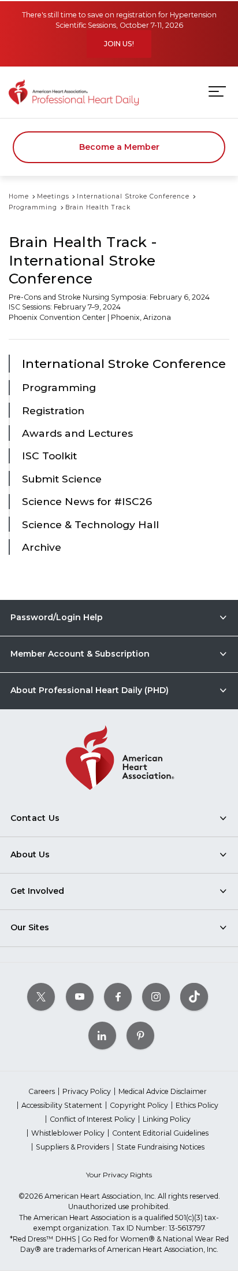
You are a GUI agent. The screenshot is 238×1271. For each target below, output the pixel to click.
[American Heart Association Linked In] (102, 1035)
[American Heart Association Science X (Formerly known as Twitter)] (41, 997)
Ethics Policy (197, 1105)
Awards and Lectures (77, 433)
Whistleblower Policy (68, 1133)
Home (19, 196)
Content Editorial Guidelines (160, 1133)
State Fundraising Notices (160, 1147)
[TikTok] (194, 997)
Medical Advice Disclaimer (162, 1091)
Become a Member (119, 147)
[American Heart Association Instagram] (156, 997)
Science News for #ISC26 (87, 501)
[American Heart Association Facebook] (118, 997)
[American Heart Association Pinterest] (140, 1035)
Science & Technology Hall (90, 524)
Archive (41, 547)
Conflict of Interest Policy (92, 1119)
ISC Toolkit (49, 456)
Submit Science (62, 479)
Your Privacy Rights (119, 1174)
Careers (41, 1091)
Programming (33, 207)
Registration (53, 410)
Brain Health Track (98, 207)
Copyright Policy (139, 1105)
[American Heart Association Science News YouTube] (80, 997)
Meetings (53, 196)
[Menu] (217, 91)
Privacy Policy (86, 1091)
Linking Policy (167, 1119)
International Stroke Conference (133, 196)
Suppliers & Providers (72, 1147)
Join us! (119, 43)
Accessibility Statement (61, 1105)
